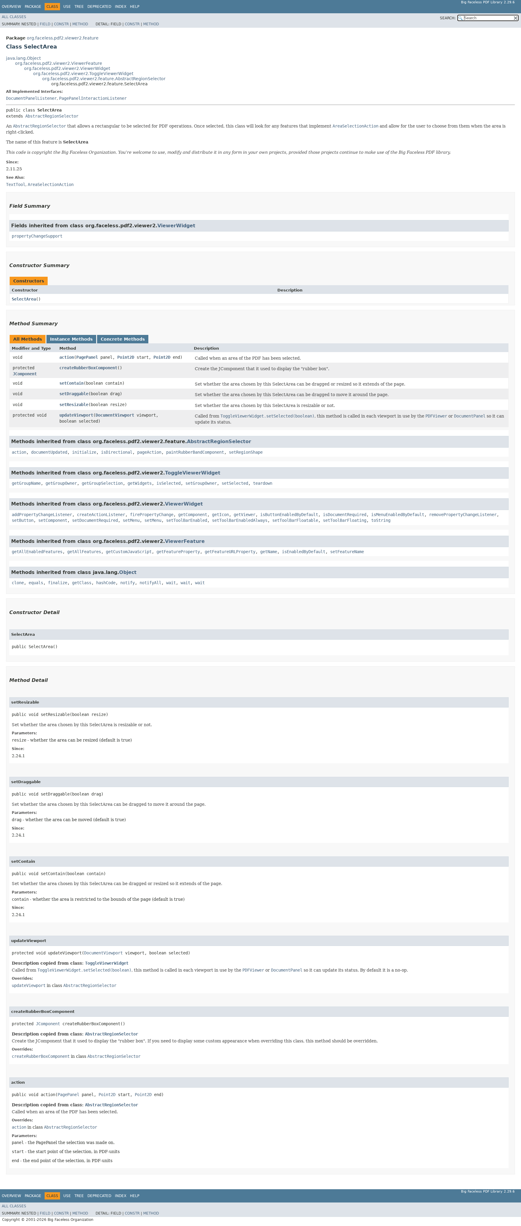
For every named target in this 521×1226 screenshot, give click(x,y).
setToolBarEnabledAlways (239, 520)
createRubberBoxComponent (88, 367)
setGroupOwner (201, 483)
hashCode (105, 582)
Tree (79, 7)
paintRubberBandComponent (195, 452)
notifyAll (150, 582)
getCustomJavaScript (129, 551)
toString (380, 520)
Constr (61, 24)
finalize (57, 582)
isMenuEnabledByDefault (397, 514)
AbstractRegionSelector (51, 116)
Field (45, 24)
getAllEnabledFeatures (37, 551)
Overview (11, 7)
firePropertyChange (151, 514)
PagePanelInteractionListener (93, 98)
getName (268, 551)
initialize (84, 452)
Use (67, 7)
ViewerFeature (185, 541)
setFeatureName (347, 551)
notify (127, 582)
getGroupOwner (61, 483)
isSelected (168, 483)
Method (80, 24)
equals (36, 582)
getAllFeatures (84, 551)
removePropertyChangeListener (463, 514)
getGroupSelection (102, 483)
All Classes (14, 17)
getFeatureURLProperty (230, 551)
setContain (71, 383)
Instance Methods (71, 339)
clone (18, 582)
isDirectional (116, 452)
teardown (262, 483)
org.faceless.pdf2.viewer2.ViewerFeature (58, 63)
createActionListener (101, 514)
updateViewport (76, 415)
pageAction (149, 452)
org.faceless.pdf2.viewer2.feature (63, 38)
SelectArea (24, 299)
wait (171, 582)
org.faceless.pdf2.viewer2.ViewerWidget (67, 68)
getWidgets (140, 483)
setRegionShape (246, 452)
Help (134, 7)
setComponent (52, 520)
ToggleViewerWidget (192, 473)
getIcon (220, 514)
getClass (81, 582)
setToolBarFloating (344, 520)
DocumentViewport (115, 415)
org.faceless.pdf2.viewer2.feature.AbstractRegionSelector (104, 78)
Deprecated (99, 7)
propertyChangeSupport (37, 236)
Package (33, 7)
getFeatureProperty (178, 551)
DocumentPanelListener (31, 98)
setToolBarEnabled (186, 520)
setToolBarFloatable (295, 520)
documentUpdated (49, 452)
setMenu (131, 520)
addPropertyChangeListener (42, 514)
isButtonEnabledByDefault (289, 514)
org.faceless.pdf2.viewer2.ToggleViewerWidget (83, 73)
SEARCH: (448, 18)
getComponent (192, 514)
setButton (22, 520)
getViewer (244, 514)
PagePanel (87, 357)
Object (128, 572)
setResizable (73, 404)
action (66, 357)
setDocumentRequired (95, 520)
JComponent (25, 373)
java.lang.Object (23, 58)
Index (120, 7)
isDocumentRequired (344, 514)
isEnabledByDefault (303, 551)
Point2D (125, 357)
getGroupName (26, 483)
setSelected (235, 483)
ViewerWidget (176, 225)
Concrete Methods (123, 339)
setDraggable (73, 393)
